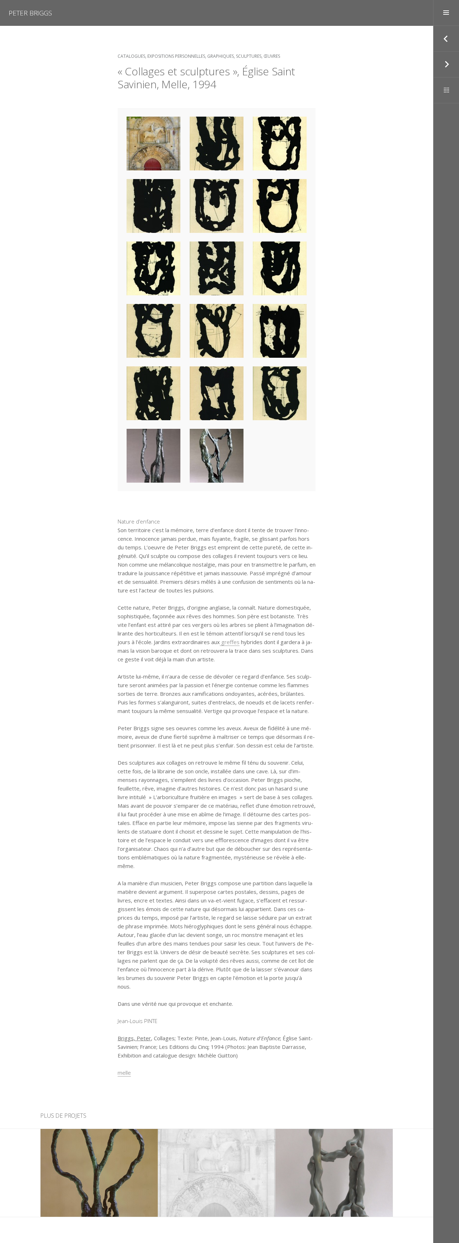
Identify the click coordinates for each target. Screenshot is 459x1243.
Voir (103, 1202)
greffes (230, 642)
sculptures (248, 56)
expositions (99, 1144)
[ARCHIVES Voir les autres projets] (446, 90)
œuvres (272, 56)
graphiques (220, 56)
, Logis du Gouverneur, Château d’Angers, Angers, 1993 (99, 1173)
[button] (153, 143)
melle (124, 1072)
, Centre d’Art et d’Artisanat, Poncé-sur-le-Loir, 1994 (334, 1173)
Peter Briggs (30, 13)
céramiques (305, 1148)
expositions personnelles (176, 56)
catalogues (131, 56)
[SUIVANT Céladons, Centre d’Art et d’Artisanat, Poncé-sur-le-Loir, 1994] (446, 65)
